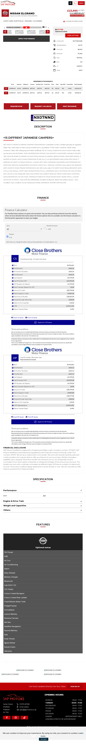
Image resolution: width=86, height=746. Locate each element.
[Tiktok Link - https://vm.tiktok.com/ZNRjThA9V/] (24, 717)
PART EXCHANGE (69, 106)
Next (47, 32)
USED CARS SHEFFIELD (13, 21)
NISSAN (28, 21)
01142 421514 (24, 707)
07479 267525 (24, 704)
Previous (5, 32)
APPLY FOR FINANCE (26, 39)
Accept (44, 739)
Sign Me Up (75, 686)
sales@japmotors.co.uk (27, 710)
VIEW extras (73, 35)
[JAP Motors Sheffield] (14, 700)
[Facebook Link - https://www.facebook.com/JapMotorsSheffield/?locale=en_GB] (6, 717)
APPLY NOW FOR (77, 15)
